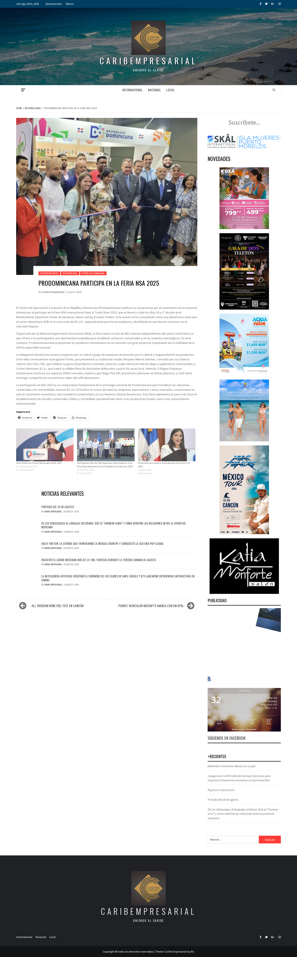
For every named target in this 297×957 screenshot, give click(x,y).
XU (192, 951)
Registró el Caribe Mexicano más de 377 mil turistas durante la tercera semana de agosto (98, 560)
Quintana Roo (54, 3)
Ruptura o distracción (221, 790)
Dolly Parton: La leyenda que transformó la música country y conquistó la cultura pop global (102, 544)
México (70, 3)
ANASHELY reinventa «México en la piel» (232, 766)
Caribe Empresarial (53, 292)
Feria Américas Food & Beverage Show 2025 (39, 463)
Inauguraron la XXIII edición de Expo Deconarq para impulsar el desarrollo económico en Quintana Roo (239, 778)
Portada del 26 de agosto (57, 507)
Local (170, 90)
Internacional (132, 90)
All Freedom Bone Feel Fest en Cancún (58, 606)
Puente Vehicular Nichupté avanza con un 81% (151, 606)
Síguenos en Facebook (226, 738)
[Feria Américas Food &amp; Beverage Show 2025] (45, 444)
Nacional (154, 90)
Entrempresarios (49, 273)
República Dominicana (93, 273)
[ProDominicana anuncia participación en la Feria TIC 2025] (166, 444)
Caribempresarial (148, 61)
